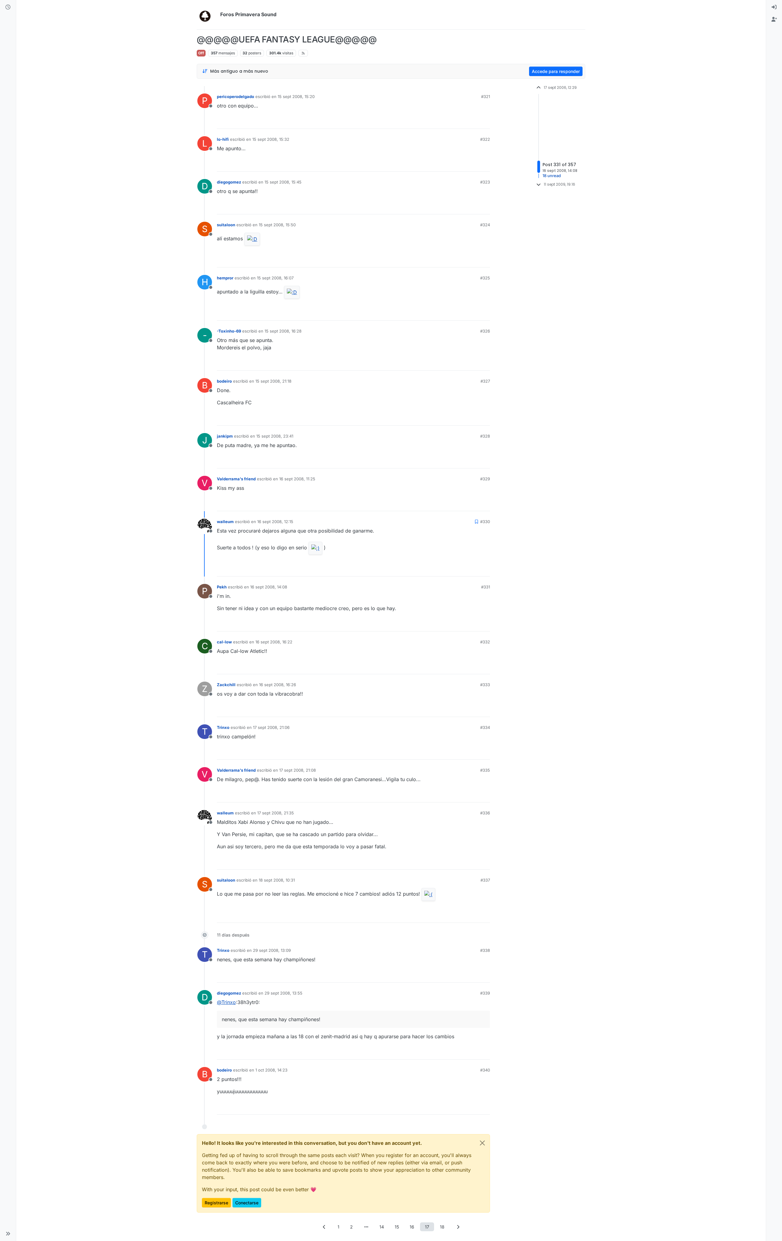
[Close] (482, 1143)
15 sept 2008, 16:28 (283, 331)
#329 (485, 478)
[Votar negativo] (472, 121)
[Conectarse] (774, 7)
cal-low (224, 641)
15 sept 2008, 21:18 (273, 381)
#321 (485, 96)
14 (381, 1226)
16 (412, 1226)
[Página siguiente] (458, 1226)
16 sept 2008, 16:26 (277, 684)
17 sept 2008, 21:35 (275, 812)
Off (201, 53)
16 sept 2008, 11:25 (297, 478)
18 (442, 1226)
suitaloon (226, 224)
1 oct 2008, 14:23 (271, 1070)
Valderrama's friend (236, 478)
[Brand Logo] (207, 14)
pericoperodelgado (235, 96)
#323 (485, 182)
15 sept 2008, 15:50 (277, 224)
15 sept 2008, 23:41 (274, 436)
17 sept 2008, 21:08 (297, 770)
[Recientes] (7, 7)
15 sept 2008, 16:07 (275, 277)
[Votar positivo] (451, 121)
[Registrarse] (774, 19)
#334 (485, 727)
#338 (485, 950)
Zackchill (226, 684)
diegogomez (229, 182)
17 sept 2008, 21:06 (271, 727)
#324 (485, 224)
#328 (485, 436)
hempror (225, 277)
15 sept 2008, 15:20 (296, 96)
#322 (485, 139)
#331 (485, 586)
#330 (485, 521)
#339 (485, 993)
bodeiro (224, 381)
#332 (485, 641)
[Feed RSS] (303, 53)
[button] (7, 1234)
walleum (225, 521)
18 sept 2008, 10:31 (277, 880)
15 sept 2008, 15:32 (270, 139)
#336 (485, 812)
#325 (485, 277)
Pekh (222, 586)
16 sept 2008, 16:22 (273, 641)
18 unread (552, 175)
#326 (485, 331)
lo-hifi (223, 139)
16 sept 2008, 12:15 (275, 521)
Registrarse (216, 1202)
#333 (485, 684)
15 (397, 1226)
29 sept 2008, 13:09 (272, 950)
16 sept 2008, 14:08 (268, 586)
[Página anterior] (324, 1226)
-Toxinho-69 (229, 331)
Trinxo (223, 727)
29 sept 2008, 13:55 (283, 993)
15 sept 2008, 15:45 (283, 182)
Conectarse (246, 1202)
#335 (485, 770)
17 (427, 1226)
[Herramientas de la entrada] (484, 121)
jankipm (225, 436)
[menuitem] (774, 7)
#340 (485, 1070)
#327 (485, 381)
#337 (485, 880)
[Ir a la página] (366, 1226)
